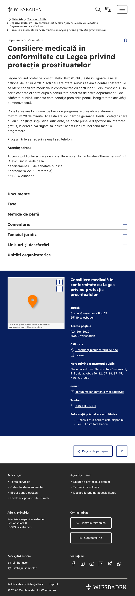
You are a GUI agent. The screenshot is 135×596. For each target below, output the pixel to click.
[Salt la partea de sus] (121, 451)
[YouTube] (92, 564)
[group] (36, 303)
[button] (68, 194)
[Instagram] (82, 564)
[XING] (110, 564)
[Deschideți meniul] (122, 9)
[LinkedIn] (101, 564)
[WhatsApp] (119, 564)
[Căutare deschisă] (97, 9)
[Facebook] (73, 564)
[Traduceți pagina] (108, 9)
